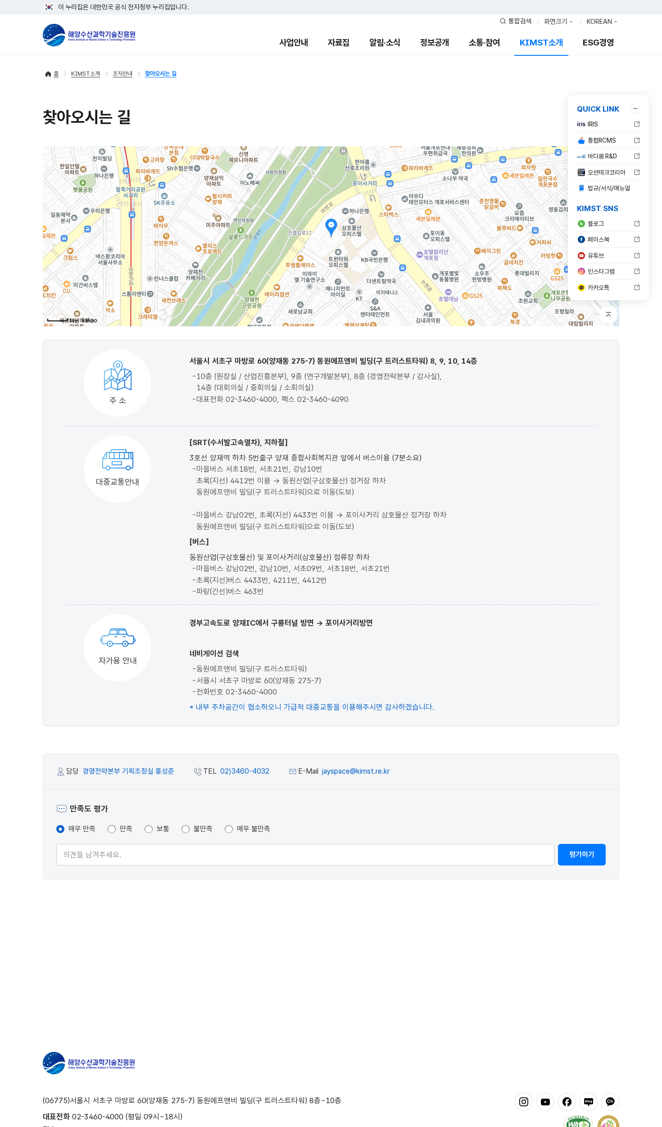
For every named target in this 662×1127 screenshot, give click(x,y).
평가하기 (581, 854)
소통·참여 (484, 42)
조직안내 (122, 73)
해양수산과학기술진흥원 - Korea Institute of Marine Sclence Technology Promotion (89, 35)
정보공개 (434, 42)
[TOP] (608, 315)
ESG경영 (598, 42)
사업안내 (293, 42)
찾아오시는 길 (161, 73)
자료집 (338, 42)
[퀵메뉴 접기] (635, 108)
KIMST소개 (541, 42)
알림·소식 (384, 42)
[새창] (524, 1101)
